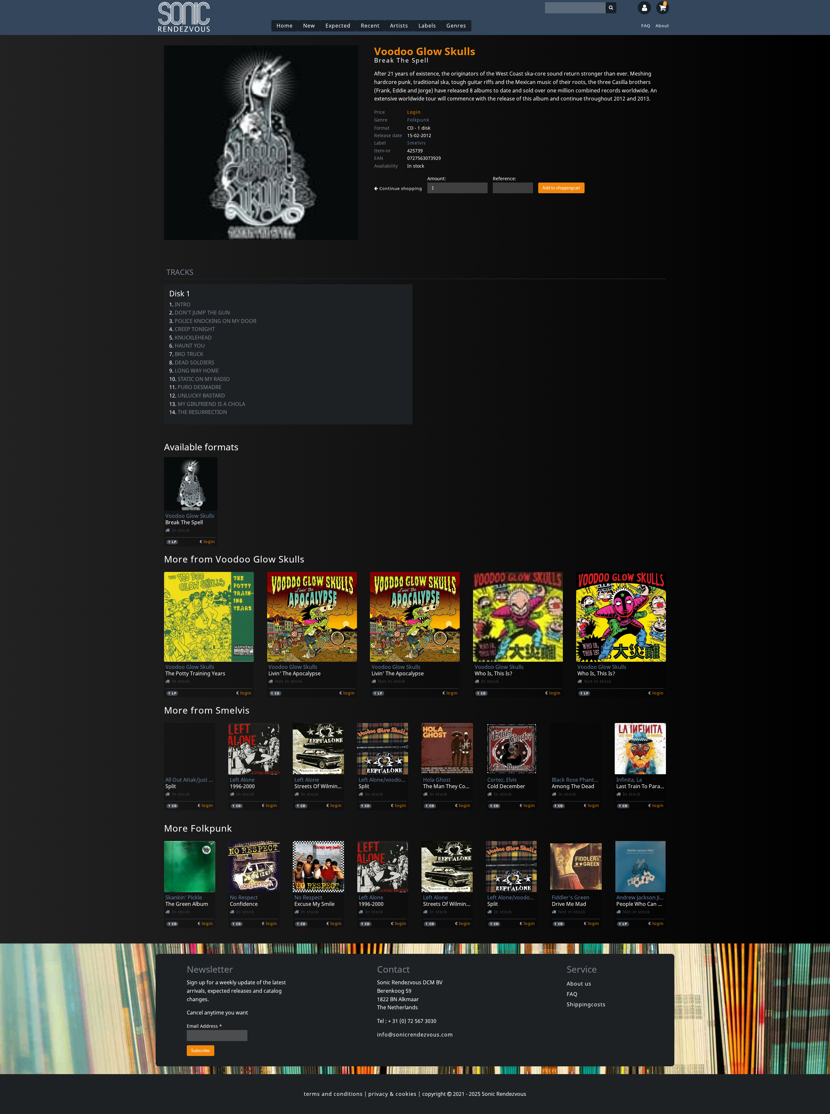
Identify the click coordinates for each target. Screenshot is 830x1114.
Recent (370, 25)
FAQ (645, 26)
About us (579, 983)
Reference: (504, 178)
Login (414, 112)
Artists (399, 25)
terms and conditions (333, 1093)
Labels (427, 25)
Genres (456, 25)
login (209, 541)
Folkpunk (418, 120)
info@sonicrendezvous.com (415, 1034)
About (662, 26)
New (309, 25)
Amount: (436, 178)
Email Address (204, 1026)
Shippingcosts (586, 1004)
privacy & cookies (392, 1093)
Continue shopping (400, 188)
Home (285, 25)
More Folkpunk (198, 828)
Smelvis (416, 143)
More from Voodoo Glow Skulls (234, 559)
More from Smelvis (207, 710)
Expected (338, 25)
